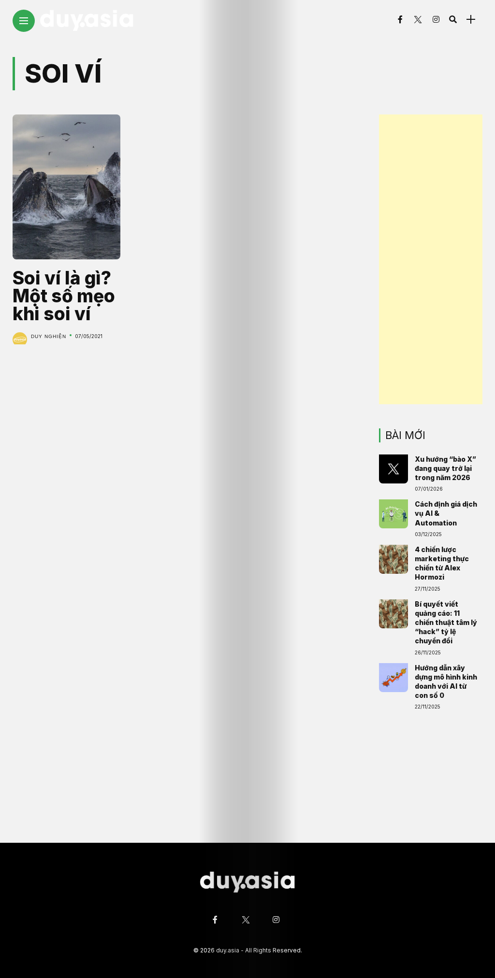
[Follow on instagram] (436, 19)
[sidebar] (470, 19)
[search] (453, 19)
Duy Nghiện (48, 336)
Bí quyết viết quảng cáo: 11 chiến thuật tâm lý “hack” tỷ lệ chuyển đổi (446, 622)
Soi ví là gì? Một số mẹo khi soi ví (64, 296)
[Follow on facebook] (400, 19)
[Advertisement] (430, 259)
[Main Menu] (23, 21)
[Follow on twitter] (417, 19)
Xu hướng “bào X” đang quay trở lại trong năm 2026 (445, 468)
